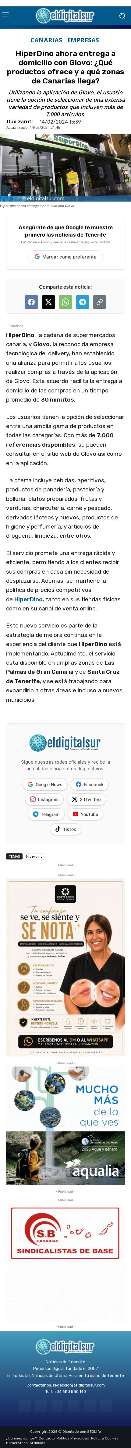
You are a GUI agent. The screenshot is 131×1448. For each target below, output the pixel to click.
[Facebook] (25, 1406)
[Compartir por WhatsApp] (65, 302)
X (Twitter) (90, 799)
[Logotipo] (65, 15)
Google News (49, 784)
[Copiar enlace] (99, 302)
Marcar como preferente (69, 257)
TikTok (69, 829)
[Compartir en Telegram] (82, 302)
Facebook (94, 784)
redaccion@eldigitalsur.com (79, 1385)
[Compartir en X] (48, 302)
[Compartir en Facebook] (31, 302)
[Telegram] (57, 1406)
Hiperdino (34, 856)
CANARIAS (46, 40)
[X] (90, 1406)
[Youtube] (106, 1406)
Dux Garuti (20, 121)
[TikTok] (74, 1406)
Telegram (50, 814)
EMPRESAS (83, 40)
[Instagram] (41, 1406)
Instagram (48, 799)
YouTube (89, 814)
